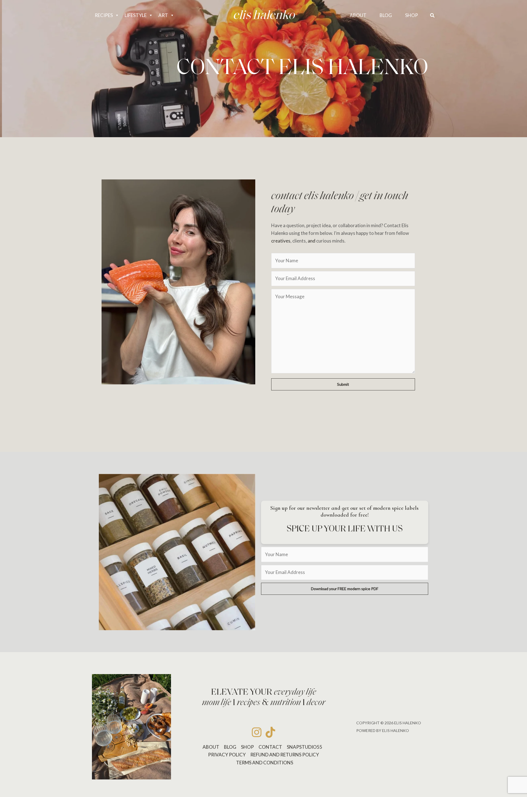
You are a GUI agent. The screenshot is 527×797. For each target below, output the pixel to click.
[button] (432, 15)
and (311, 241)
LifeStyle (136, 15)
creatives (280, 241)
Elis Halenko (264, 16)
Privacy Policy (227, 754)
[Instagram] (256, 732)
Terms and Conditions (264, 762)
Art (163, 15)
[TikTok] (270, 732)
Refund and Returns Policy (284, 754)
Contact (270, 747)
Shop (247, 747)
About (211, 747)
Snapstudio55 (304, 747)
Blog (230, 747)
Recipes (104, 15)
